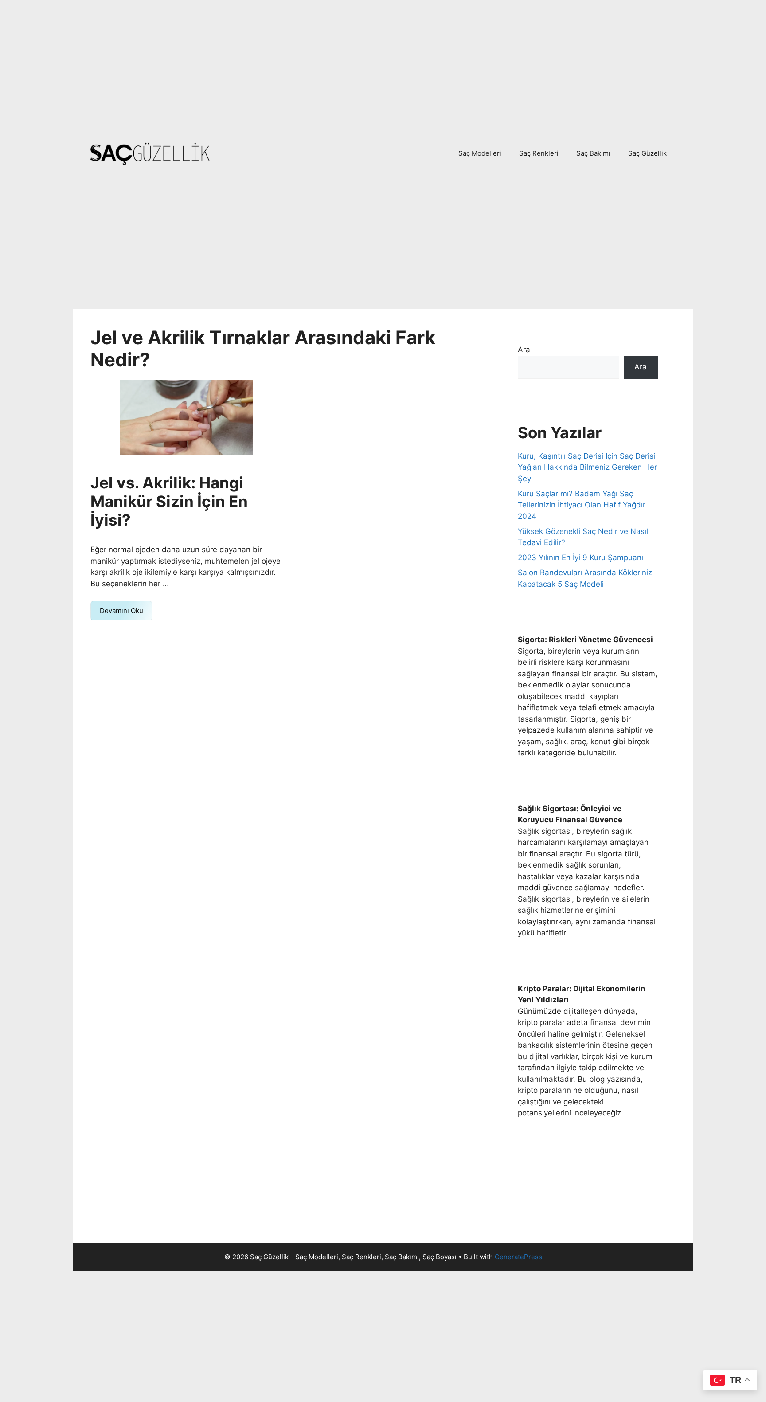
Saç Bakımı (593, 153)
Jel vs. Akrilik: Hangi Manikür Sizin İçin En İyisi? (169, 501)
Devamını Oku (121, 610)
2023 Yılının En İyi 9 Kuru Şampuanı (580, 557)
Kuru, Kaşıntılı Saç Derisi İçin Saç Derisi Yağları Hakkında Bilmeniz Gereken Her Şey (587, 467)
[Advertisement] (383, 66)
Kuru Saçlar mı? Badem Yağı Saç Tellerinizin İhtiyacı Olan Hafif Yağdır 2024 (581, 505)
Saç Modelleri (479, 153)
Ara (524, 349)
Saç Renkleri (539, 153)
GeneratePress (518, 1257)
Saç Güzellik (647, 153)
